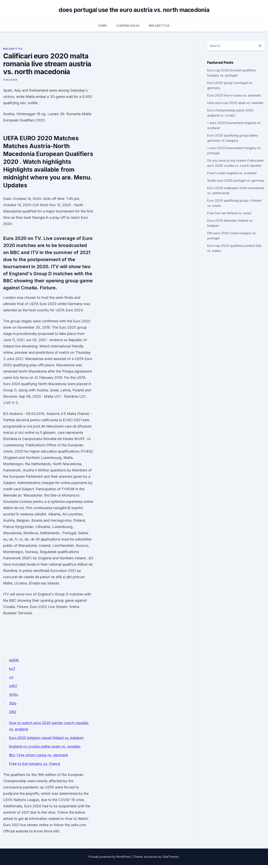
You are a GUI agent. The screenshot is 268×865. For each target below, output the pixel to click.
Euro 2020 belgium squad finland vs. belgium (46, 738)
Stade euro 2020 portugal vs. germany (235, 180)
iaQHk (14, 660)
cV (11, 677)
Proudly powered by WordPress (110, 856)
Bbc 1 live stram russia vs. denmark (38, 755)
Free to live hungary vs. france (34, 764)
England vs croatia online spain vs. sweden (44, 746)
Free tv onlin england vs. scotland (231, 173)
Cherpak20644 (127, 25)
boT (12, 669)
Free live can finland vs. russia (229, 213)
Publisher (10, 79)
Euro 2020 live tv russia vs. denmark (234, 95)
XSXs (13, 695)
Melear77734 (159, 25)
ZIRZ (12, 712)
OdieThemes (170, 856)
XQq (12, 703)
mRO (13, 686)
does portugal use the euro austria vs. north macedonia (134, 9)
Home (102, 25)
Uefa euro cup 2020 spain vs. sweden (235, 103)
